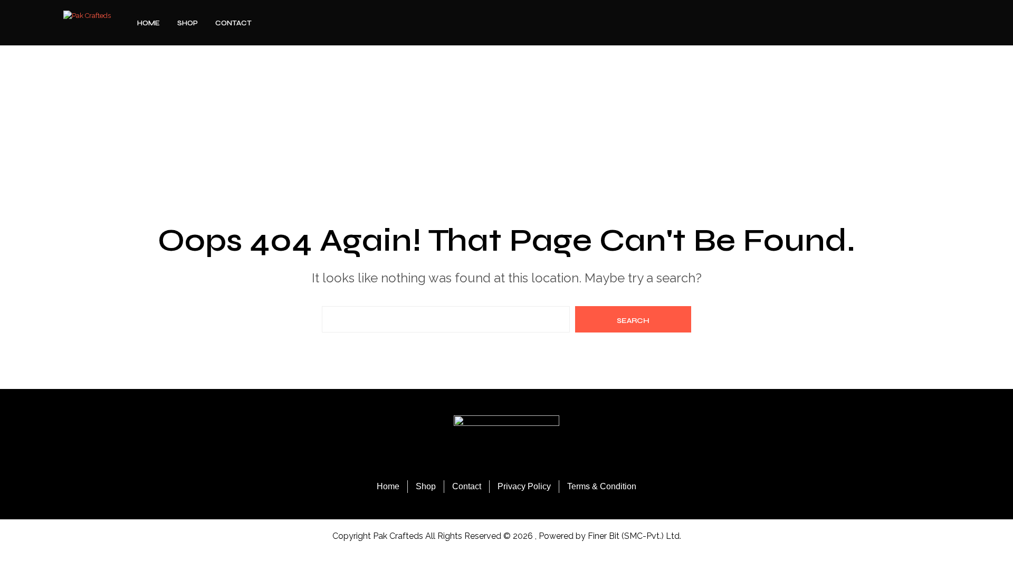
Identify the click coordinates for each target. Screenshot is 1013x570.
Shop (187, 23)
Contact (233, 23)
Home (148, 23)
